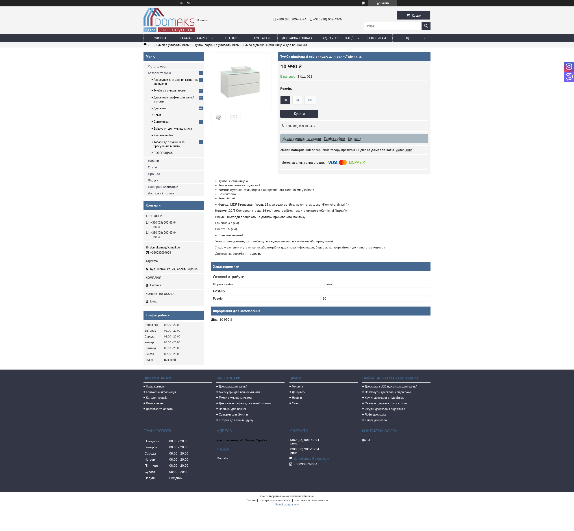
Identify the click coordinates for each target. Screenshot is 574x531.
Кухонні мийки (163, 135)
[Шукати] (426, 26)
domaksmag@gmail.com (166, 247)
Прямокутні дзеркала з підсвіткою (388, 392)
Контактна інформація (161, 392)
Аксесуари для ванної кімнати (239, 392)
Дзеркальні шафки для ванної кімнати (245, 403)
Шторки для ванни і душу (236, 420)
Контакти (262, 38)
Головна (159, 38)
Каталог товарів (193, 38)
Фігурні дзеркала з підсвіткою (385, 409)
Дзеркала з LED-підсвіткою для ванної (391, 386)
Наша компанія (156, 386)
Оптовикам (376, 38)
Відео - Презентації (337, 38)
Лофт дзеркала (375, 414)
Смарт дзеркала (376, 420)
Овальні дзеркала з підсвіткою (386, 403)
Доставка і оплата (297, 38)
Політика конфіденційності (311, 500)
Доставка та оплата (159, 409)
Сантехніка (161, 121)
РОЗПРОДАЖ (163, 153)
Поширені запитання (163, 187)
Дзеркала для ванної (233, 386)
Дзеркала (160, 108)
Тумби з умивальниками (173, 45)
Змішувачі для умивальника (173, 128)
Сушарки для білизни (233, 414)
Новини (153, 161)
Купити (299, 113)
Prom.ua (308, 496)
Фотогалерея (157, 66)
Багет (157, 115)
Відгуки (153, 180)
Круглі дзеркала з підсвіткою (384, 397)
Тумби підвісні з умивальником (216, 45)
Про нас (230, 38)
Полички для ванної (232, 409)
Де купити (298, 392)
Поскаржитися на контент (275, 500)
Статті (152, 167)
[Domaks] (169, 31)
